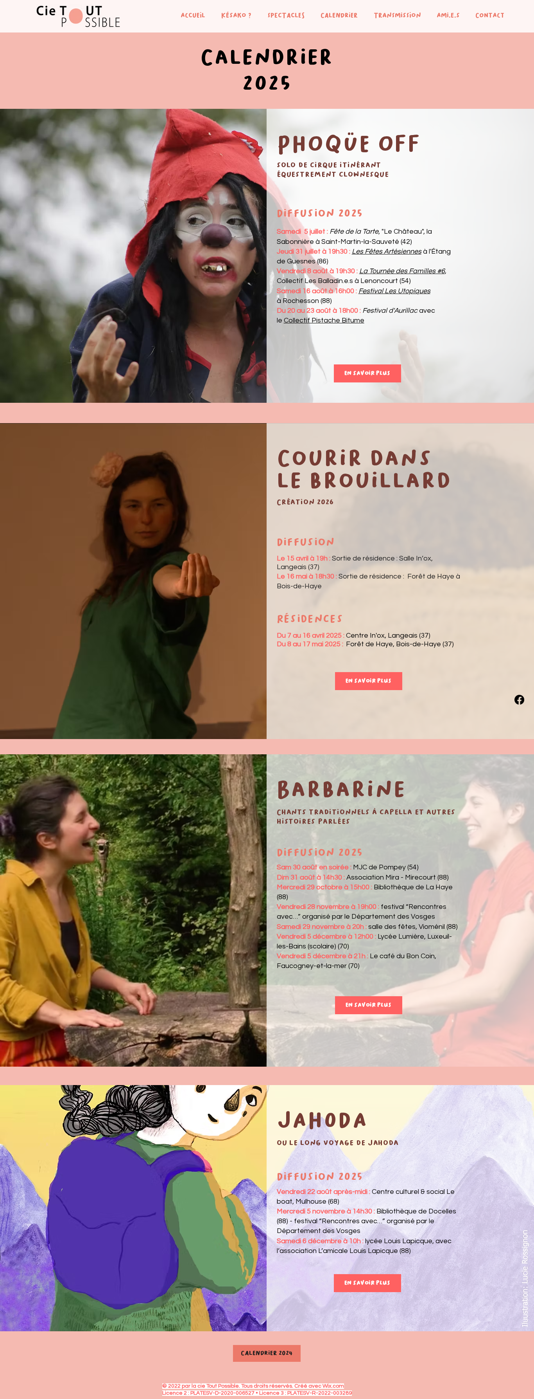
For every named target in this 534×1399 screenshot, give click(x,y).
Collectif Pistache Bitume (324, 320)
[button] (234, 15)
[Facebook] (519, 700)
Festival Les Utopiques (394, 291)
